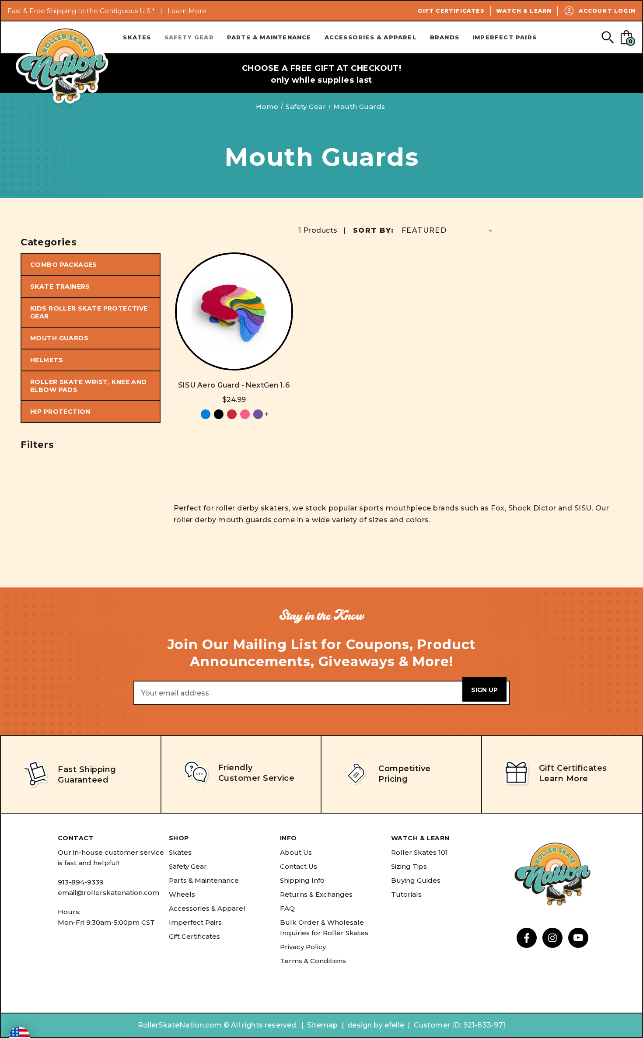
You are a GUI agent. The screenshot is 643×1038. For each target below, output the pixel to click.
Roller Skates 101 (419, 852)
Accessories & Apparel (371, 37)
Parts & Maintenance (269, 37)
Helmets (46, 360)
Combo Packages (63, 265)
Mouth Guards (59, 338)
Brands (444, 37)
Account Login (607, 10)
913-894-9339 (81, 882)
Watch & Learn (524, 10)
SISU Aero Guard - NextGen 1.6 (234, 385)
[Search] (607, 36)
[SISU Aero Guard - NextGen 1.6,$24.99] (234, 311)
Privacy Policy (303, 947)
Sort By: (373, 230)
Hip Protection (60, 412)
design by (364, 1025)
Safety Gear (189, 37)
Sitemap (322, 1025)
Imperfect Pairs (504, 37)
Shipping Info (302, 880)
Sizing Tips (409, 866)
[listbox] (448, 230)
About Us (296, 852)
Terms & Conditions (313, 961)
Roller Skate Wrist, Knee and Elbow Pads (88, 386)
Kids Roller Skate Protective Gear (89, 312)
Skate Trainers (60, 286)
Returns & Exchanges (316, 894)
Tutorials (406, 894)
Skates (137, 37)
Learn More (187, 11)
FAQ (287, 908)
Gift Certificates (451, 10)
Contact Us (298, 866)
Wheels (182, 894)
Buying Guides (415, 880)
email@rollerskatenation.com (108, 892)
